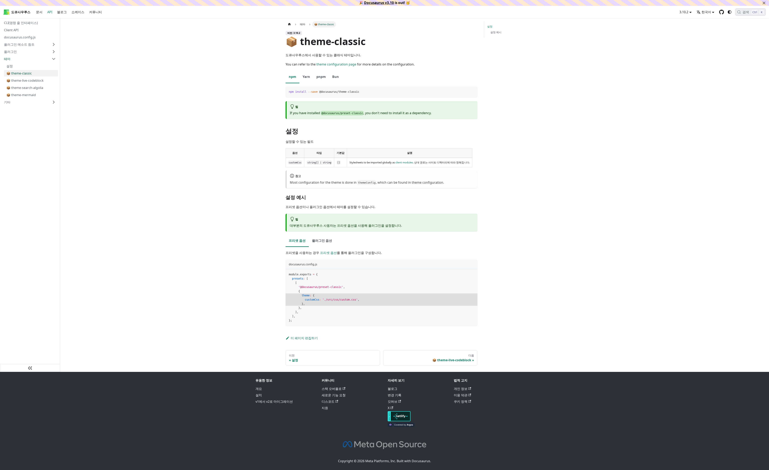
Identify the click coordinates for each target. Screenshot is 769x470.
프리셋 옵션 (328, 253)
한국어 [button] (706, 12)
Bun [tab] (335, 76)
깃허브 (392, 401)
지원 (325, 408)
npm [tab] (292, 76)
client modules (404, 162)
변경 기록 (394, 395)
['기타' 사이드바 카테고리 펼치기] (53, 102)
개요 (259, 388)
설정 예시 (495, 32)
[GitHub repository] (721, 12)
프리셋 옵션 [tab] (297, 240)
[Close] (764, 3)
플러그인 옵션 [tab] (322, 240)
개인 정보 (460, 388)
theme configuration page (336, 64)
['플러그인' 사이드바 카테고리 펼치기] (53, 51)
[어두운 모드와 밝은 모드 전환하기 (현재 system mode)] (729, 12)
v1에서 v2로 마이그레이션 (274, 401)
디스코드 (328, 401)
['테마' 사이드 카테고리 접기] (53, 59)
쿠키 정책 (460, 401)
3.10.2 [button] (683, 12)
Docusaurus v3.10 (379, 2)
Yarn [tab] (306, 76)
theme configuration (427, 182)
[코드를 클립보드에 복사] (472, 91)
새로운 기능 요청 (334, 395)
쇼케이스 (77, 12)
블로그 (62, 12)
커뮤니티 (95, 12)
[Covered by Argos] (401, 425)
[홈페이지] (289, 24)
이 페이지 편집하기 (304, 338)
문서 (39, 12)
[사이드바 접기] (30, 368)
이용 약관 (460, 395)
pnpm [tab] (321, 76)
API (49, 12)
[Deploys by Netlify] (399, 420)
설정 (489, 26)
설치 (259, 395)
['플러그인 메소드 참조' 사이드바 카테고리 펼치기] (53, 44)
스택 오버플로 (332, 388)
